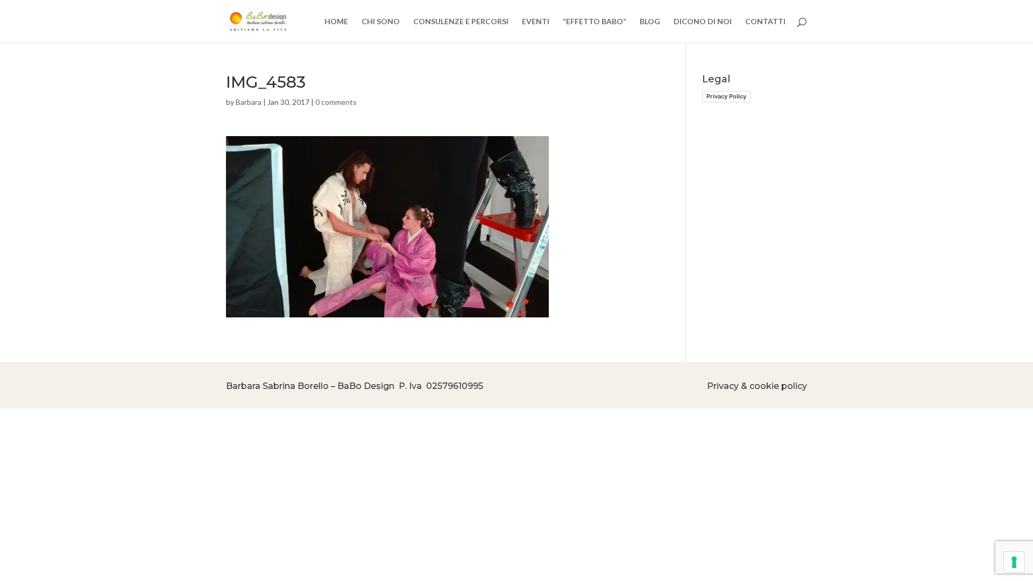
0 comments (336, 102)
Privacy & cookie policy (757, 386)
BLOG (650, 22)
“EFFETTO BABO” (594, 22)
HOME (336, 22)
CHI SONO (381, 22)
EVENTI (535, 22)
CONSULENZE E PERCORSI (460, 22)
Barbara (248, 102)
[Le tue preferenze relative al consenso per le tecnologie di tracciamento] (1014, 562)
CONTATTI (765, 22)
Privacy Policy (726, 96)
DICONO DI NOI (703, 22)
